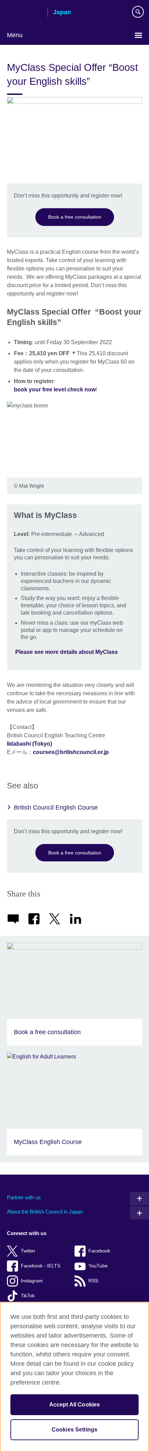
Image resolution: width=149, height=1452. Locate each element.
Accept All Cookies (74, 1405)
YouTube (98, 1265)
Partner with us (24, 1197)
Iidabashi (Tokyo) (29, 744)
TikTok (28, 1295)
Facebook (99, 1251)
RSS (93, 1280)
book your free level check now (55, 389)
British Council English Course (56, 807)
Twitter (28, 1251)
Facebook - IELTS (40, 1265)
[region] (74, 1377)
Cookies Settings (75, 1430)
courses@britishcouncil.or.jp (71, 752)
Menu (15, 35)
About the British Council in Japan (45, 1212)
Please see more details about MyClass (67, 652)
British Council (24, 13)
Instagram (32, 1280)
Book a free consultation (74, 217)
